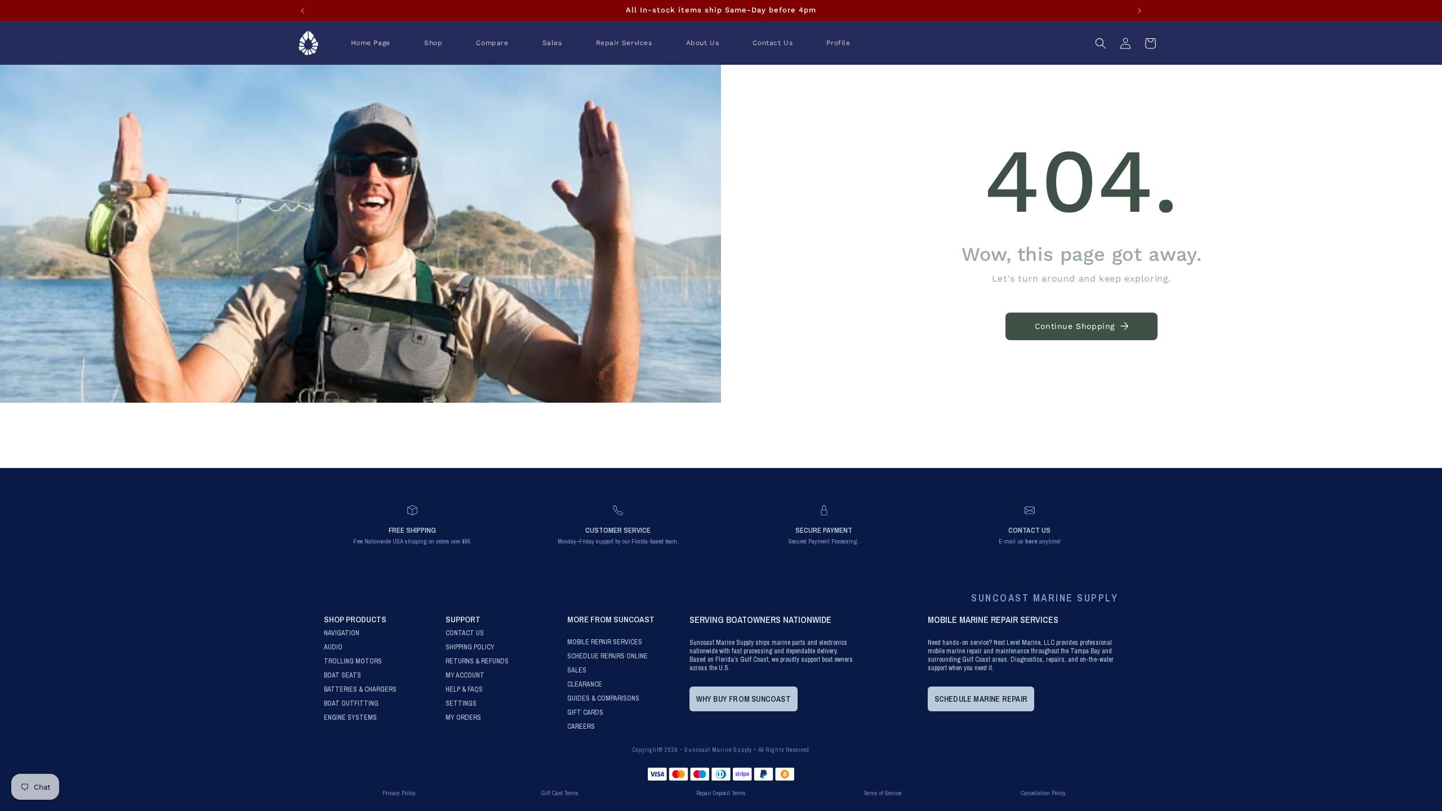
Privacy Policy (399, 793)
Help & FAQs (464, 689)
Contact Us (465, 633)
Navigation (341, 633)
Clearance (584, 684)
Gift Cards (585, 712)
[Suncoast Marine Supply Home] (309, 43)
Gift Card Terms (559, 793)
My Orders (463, 718)
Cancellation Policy (1043, 793)
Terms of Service (882, 793)
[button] (433, 43)
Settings (461, 703)
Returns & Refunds (477, 661)
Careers (581, 727)
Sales (576, 670)
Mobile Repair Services (604, 642)
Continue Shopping (1075, 326)
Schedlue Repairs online (607, 656)
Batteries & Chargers (360, 689)
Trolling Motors (353, 661)
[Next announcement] (1139, 10)
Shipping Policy (470, 647)
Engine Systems (350, 718)
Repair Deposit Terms (721, 793)
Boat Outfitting (351, 703)
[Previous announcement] (302, 10)
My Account (465, 675)
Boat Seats (342, 675)
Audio (333, 647)
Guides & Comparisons (603, 698)
